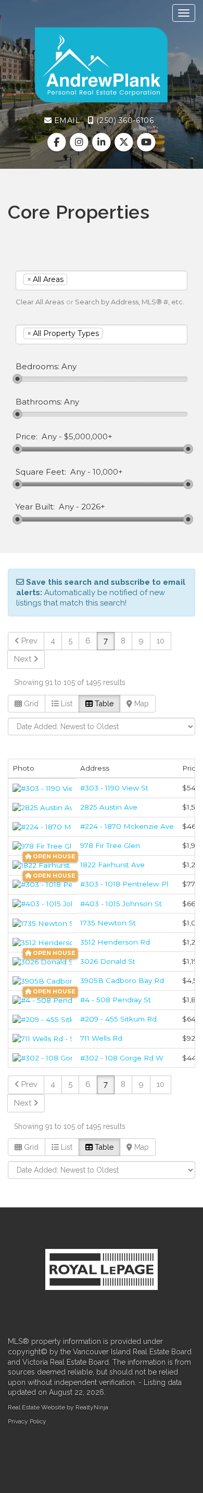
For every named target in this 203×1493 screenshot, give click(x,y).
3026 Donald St (107, 961)
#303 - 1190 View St (114, 788)
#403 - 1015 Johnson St (121, 903)
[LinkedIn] (102, 142)
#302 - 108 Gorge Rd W (121, 1058)
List (65, 704)
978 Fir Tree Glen (110, 845)
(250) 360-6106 (124, 120)
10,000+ (108, 472)
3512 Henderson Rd (115, 942)
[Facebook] (57, 142)
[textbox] (85, 279)
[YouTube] (146, 142)
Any (49, 436)
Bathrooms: (39, 402)
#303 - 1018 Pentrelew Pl (124, 884)
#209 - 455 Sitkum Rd (118, 1019)
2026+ (93, 507)
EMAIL (66, 120)
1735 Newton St (108, 923)
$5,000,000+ (88, 436)
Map (140, 704)
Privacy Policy (27, 1421)
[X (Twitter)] (125, 142)
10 (160, 640)
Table (103, 704)
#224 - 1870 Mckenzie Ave (127, 826)
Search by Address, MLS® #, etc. (129, 302)
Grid (30, 704)
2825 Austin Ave (108, 807)
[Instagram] (80, 142)
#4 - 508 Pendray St (115, 1000)
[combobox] (101, 280)
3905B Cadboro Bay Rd (122, 980)
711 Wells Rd (101, 1038)
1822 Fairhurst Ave (112, 864)
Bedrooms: (37, 366)
